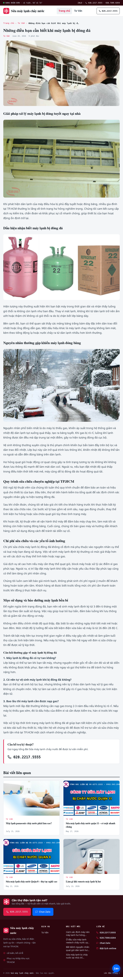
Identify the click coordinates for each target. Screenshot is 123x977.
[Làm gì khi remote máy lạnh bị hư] (91, 856)
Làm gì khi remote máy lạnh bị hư (83, 881)
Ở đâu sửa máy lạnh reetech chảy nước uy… (77, 941)
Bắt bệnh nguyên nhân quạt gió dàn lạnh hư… (77, 948)
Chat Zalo (44, 911)
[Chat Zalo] (116, 969)
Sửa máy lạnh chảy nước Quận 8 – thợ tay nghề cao (31, 881)
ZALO (80, 3)
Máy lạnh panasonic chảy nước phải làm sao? (29, 823)
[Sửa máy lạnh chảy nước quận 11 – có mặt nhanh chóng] (91, 798)
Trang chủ (64, 10)
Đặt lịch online (108, 948)
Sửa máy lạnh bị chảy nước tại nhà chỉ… (77, 956)
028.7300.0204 (113, 3)
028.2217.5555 (94, 3)
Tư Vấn (78, 10)
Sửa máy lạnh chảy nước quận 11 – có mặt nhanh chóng (90, 825)
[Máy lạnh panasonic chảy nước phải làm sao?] (31, 798)
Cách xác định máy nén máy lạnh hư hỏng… (78, 933)
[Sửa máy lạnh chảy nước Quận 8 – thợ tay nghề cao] (31, 856)
